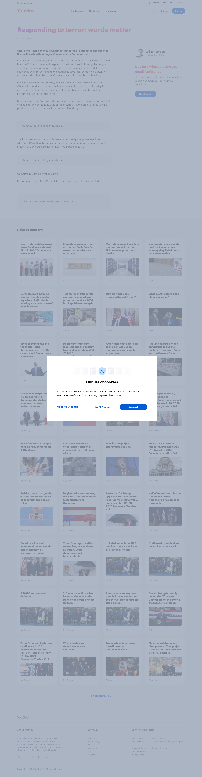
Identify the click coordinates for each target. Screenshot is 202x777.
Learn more (115, 395)
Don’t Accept (103, 407)
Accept (133, 407)
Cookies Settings (67, 406)
